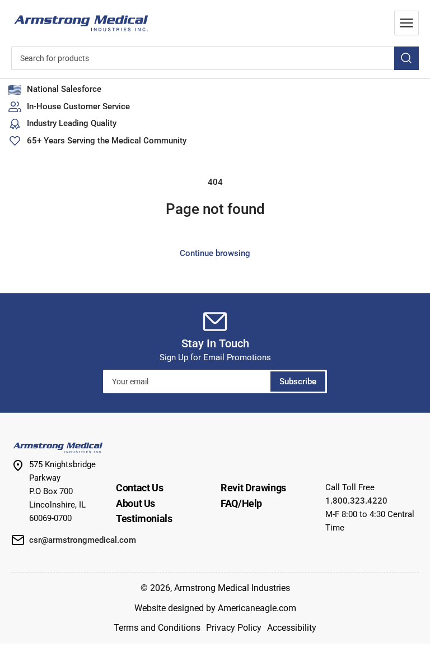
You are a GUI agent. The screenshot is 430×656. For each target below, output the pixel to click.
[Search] (406, 58)
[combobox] (215, 58)
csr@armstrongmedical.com (82, 540)
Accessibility (291, 627)
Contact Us (139, 488)
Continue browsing (215, 253)
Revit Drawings (253, 488)
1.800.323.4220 (356, 501)
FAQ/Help (241, 503)
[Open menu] (406, 23)
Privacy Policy (233, 627)
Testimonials (144, 518)
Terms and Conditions (157, 627)
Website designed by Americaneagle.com (215, 608)
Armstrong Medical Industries (232, 588)
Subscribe (297, 381)
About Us (135, 503)
